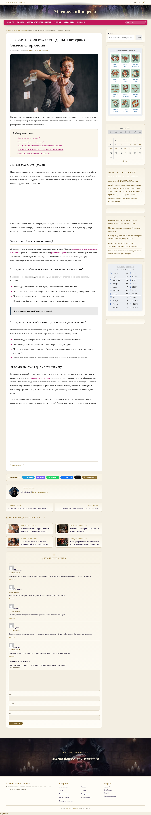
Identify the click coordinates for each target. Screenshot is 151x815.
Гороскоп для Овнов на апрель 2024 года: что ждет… (81, 507)
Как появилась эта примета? (29, 138)
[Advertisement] (54, 202)
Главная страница (110, 796)
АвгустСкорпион (125, 95)
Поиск (110, 33)
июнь (114, 188)
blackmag (29, 50)
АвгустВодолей (125, 110)
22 (135, 148)
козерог (119, 188)
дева (136, 181)
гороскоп (127, 180)
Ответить (12, 579)
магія (134, 188)
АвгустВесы (115, 95)
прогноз (118, 195)
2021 (113, 172)
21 (130, 148)
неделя (110, 191)
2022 (118, 172)
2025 (134, 172)
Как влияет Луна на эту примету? (31, 142)
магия (129, 188)
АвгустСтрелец (135, 95)
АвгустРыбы (135, 110)
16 (140, 144)
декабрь (111, 185)
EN (139, 2)
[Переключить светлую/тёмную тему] (143, 2)
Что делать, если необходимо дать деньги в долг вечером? (40, 149)
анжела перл (111, 176)
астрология (126, 176)
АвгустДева (135, 80)
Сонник (20, 22)
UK (135, 2)
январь (117, 201)
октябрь (127, 191)
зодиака (138, 185)
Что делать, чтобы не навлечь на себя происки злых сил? (40, 146)
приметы (111, 194)
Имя (11, 694)
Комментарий (14, 667)
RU (131, 2)
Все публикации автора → (41, 492)
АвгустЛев (125, 80)
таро (123, 198)
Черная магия (64, 797)
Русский (57, 22)
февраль (134, 198)
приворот (138, 191)
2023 (123, 172)
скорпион (111, 198)
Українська (69, 22)
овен (120, 191)
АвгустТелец (125, 65)
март (138, 188)
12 (121, 144)
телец (128, 198)
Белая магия (63, 794)
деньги (117, 185)
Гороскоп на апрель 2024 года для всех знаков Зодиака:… (28, 507)
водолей (116, 181)
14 (130, 144)
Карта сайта (5, 813)
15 (135, 144)
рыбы (127, 194)
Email (11, 704)
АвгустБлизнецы (135, 65)
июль (110, 188)
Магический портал (75, 11)
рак (123, 195)
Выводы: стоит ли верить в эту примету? (34, 153)
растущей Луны (58, 252)
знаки (133, 185)
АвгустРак (115, 80)
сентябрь (133, 194)
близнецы (134, 176)
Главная (10, 22)
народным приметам (40, 377)
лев (124, 188)
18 (116, 148)
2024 (129, 172)
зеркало (128, 185)
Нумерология (85, 794)
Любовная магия (86, 797)
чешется (111, 201)
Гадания (83, 787)
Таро (61, 790)
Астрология (63, 787)
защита (123, 185)
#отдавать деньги (17, 465)
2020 (109, 172)
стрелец (118, 198)
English (81, 22)
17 (111, 148)
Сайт (10, 713)
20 (125, 148)
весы (110, 181)
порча (133, 191)
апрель (118, 176)
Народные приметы (20, 30)
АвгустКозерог (115, 110)
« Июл (124, 161)
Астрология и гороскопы (39, 22)
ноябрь (115, 191)
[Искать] (128, 22)
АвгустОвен (115, 65)
